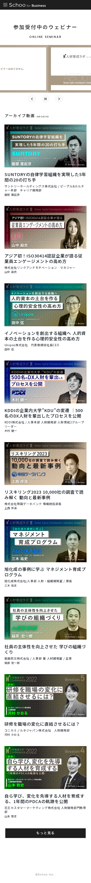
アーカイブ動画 (20, 116)
